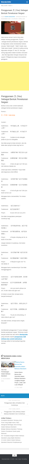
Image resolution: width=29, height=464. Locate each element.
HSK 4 (10, 5)
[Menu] (27, 2)
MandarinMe (6, 2)
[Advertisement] (14, 76)
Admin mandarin (10, 16)
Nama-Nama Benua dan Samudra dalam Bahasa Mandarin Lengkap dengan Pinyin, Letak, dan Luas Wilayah (20, 378)
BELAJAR (4, 5)
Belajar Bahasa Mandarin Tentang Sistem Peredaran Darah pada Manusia (11, 431)
